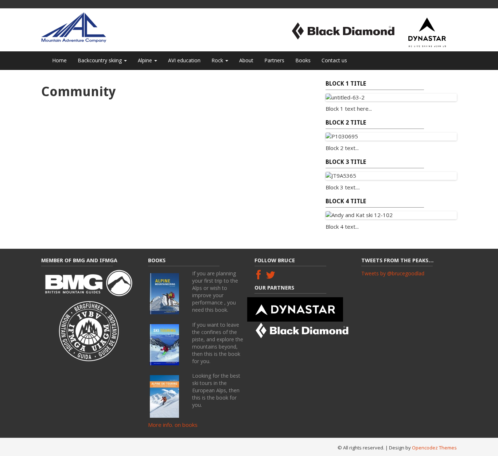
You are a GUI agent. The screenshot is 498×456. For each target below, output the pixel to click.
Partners (274, 60)
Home (59, 60)
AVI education (184, 60)
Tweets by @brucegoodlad (392, 273)
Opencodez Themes (434, 447)
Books (303, 60)
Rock (218, 60)
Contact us (334, 60)
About (246, 60)
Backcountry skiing (100, 60)
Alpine (145, 60)
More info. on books (173, 424)
